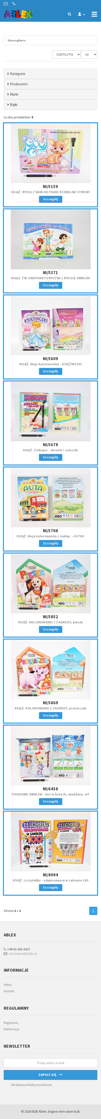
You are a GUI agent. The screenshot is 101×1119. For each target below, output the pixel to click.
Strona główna (17, 40)
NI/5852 (50, 616)
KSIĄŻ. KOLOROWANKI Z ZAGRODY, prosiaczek (51, 708)
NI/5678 (50, 444)
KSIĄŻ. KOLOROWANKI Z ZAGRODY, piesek (50, 622)
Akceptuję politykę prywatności (31, 1085)
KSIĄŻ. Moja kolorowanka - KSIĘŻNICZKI (50, 364)
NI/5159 (50, 186)
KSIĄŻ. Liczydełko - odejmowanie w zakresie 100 (50, 880)
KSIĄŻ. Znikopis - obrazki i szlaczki (50, 450)
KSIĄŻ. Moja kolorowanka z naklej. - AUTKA (50, 536)
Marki (14, 94)
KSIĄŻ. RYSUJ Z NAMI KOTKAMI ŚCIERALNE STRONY (50, 192)
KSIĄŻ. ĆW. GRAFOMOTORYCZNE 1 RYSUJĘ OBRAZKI (50, 278)
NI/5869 (50, 702)
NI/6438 (50, 789)
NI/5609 (50, 358)
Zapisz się (48, 1074)
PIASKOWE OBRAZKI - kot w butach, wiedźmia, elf (50, 794)
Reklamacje (11, 1029)
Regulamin (11, 1023)
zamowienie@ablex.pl (22, 953)
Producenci (18, 84)
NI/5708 (50, 530)
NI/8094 (50, 875)
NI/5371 (50, 272)
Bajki (13, 104)
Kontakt (9, 991)
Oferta (8, 985)
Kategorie (17, 73)
